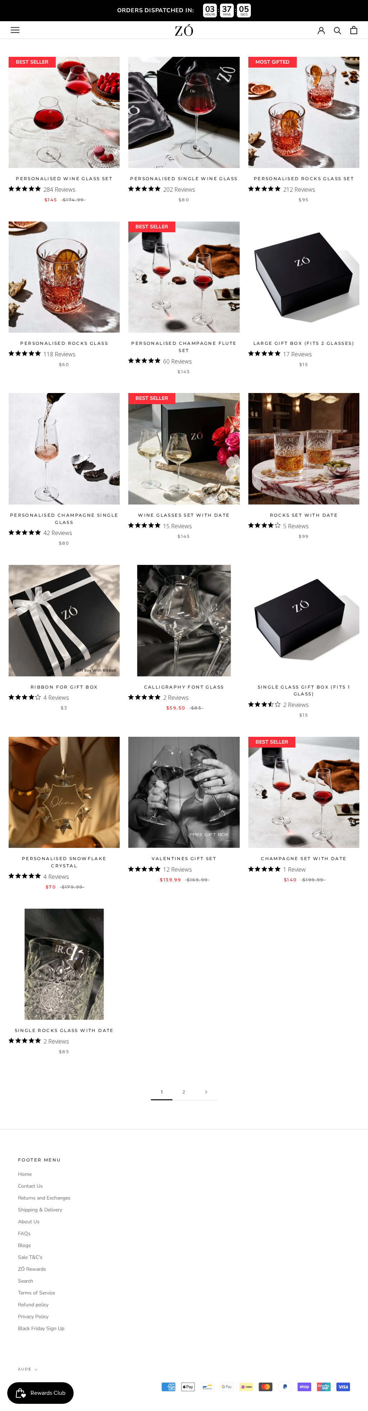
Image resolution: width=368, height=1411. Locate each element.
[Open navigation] (15, 30)
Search (25, 1281)
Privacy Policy (33, 1316)
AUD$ (24, 1369)
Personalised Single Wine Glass (184, 178)
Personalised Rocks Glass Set (304, 178)
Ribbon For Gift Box (64, 687)
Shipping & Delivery (40, 1209)
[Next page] (206, 1092)
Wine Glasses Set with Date (184, 515)
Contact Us (30, 1186)
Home (25, 1174)
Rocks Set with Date (304, 515)
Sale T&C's (30, 1257)
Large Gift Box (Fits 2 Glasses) (303, 343)
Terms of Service (36, 1292)
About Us (29, 1221)
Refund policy (33, 1304)
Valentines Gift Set (184, 858)
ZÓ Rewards (32, 1269)
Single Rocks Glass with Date (64, 1030)
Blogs (24, 1245)
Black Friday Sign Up (41, 1328)
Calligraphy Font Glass (184, 687)
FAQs (24, 1233)
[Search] (337, 30)
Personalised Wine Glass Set (64, 178)
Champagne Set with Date (303, 858)
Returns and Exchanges (44, 1198)
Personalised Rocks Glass (64, 343)
